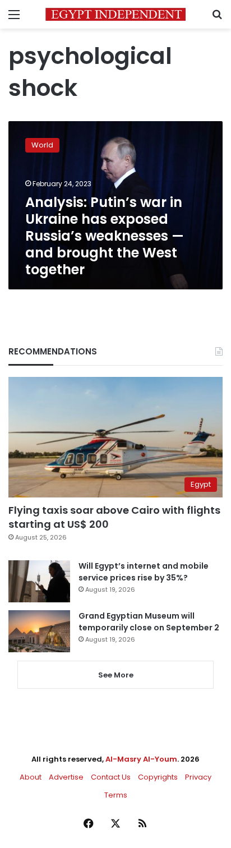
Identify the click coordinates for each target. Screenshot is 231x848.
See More (115, 675)
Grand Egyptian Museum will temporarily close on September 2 (148, 621)
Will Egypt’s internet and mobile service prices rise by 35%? (143, 571)
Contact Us (111, 777)
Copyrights (158, 777)
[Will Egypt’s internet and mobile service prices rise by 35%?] (39, 581)
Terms (115, 795)
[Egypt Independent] (115, 14)
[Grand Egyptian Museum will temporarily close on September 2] (39, 631)
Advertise (66, 777)
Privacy (198, 777)
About (30, 777)
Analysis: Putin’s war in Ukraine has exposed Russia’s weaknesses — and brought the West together (104, 236)
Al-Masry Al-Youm (141, 759)
